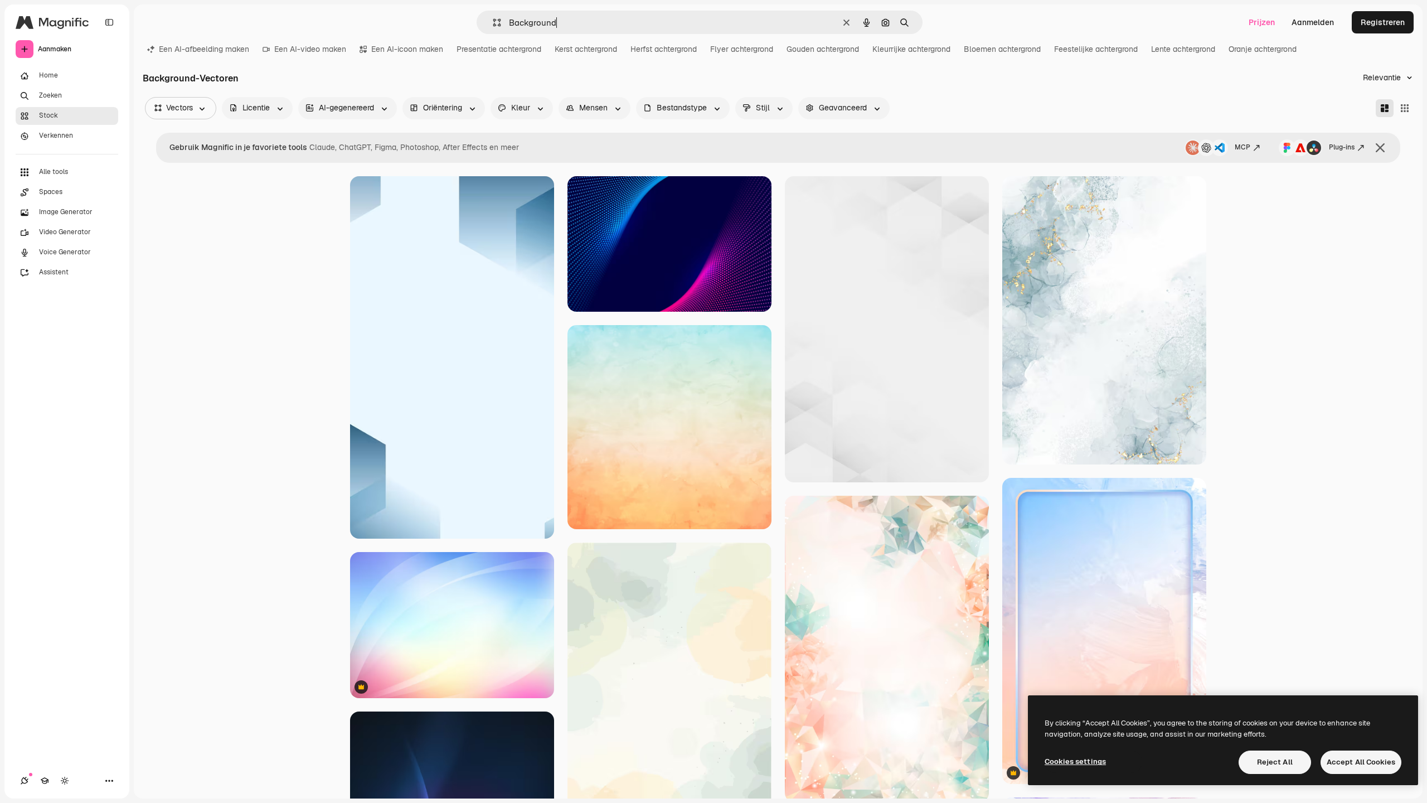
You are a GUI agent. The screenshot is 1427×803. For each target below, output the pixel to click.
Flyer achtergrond (741, 49)
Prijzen (1262, 22)
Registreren (1383, 22)
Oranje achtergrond (1263, 49)
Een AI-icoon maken (407, 49)
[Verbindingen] (24, 781)
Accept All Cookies (1361, 762)
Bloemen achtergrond (1002, 49)
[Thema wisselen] (65, 781)
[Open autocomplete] (492, 22)
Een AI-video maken (310, 49)
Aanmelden (1313, 22)
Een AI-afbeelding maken (204, 49)
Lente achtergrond (1183, 49)
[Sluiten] (1380, 147)
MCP (1242, 147)
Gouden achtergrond (823, 49)
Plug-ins (1342, 147)
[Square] (1405, 108)
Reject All (1275, 762)
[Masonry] (1385, 108)
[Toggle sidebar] (109, 22)
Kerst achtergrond (586, 49)
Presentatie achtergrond (499, 49)
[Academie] (45, 781)
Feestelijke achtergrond (1096, 49)
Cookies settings (1075, 761)
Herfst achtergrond (663, 49)
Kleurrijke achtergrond (911, 49)
